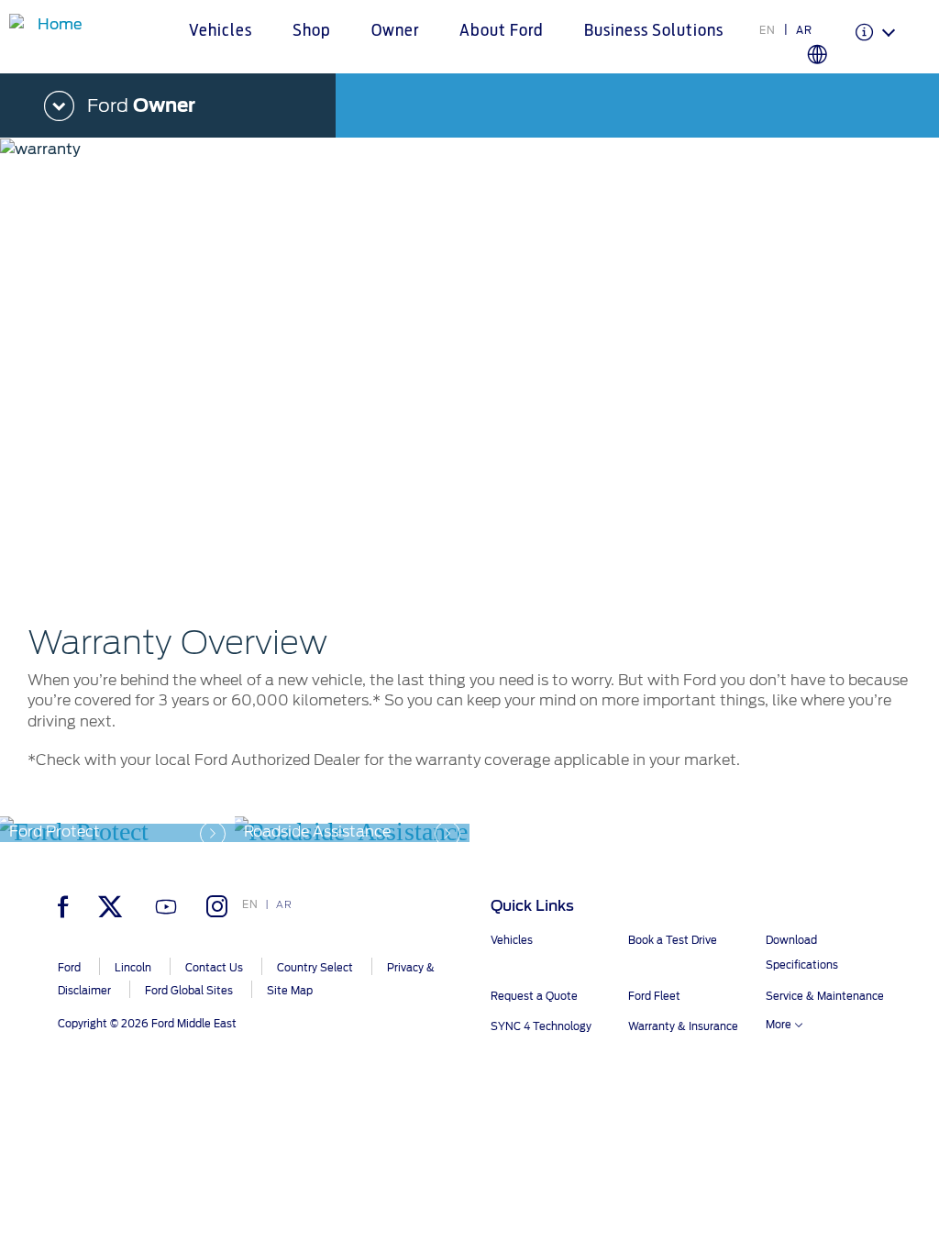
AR (804, 30)
